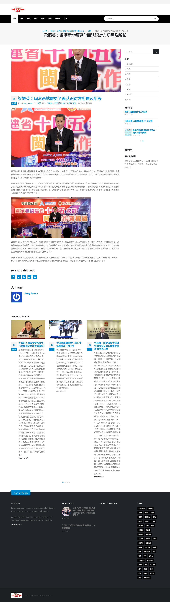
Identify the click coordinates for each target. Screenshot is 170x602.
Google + (29, 277)
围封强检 (147, 594)
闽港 (74, 103)
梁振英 (69, 103)
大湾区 (153, 598)
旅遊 (49, 18)
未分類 (57, 18)
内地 (152, 589)
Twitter (19, 277)
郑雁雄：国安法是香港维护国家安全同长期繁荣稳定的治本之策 (77, 346)
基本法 (140, 598)
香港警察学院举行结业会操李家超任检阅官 (39, 345)
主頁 (65, 18)
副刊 (42, 18)
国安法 (154, 594)
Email (35, 277)
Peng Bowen (28, 103)
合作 (64, 103)
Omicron (142, 585)
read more (31, 391)
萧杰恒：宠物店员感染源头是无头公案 (115, 345)
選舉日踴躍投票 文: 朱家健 (136, 112)
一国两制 (48, 103)
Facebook (13, 277)
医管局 (140, 594)
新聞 (14, 18)
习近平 (140, 589)
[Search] (155, 18)
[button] (63, 559)
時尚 (35, 18)
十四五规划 (57, 103)
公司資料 (130, 64)
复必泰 (146, 598)
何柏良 (146, 589)
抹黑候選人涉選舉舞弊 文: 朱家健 (138, 121)
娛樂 (21, 18)
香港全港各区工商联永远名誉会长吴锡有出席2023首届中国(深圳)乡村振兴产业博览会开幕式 (84, 588)
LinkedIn (24, 277)
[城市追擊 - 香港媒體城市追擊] (18, 9)
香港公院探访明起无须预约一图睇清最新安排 (145, 131)
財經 (28, 18)
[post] (128, 132)
